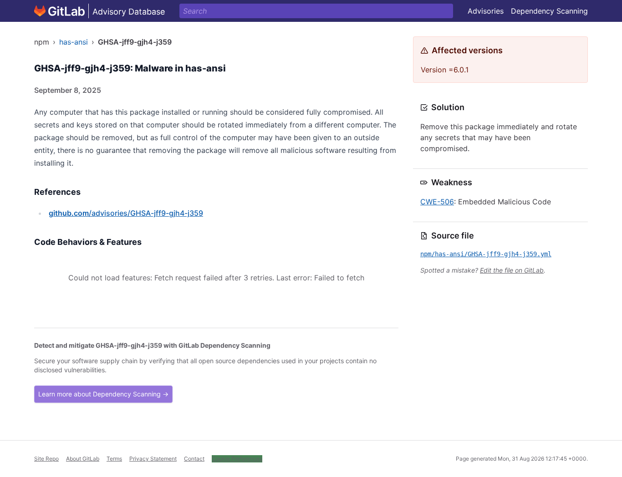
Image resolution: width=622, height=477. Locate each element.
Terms (114, 458)
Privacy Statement (153, 458)
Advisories (486, 10)
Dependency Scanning (549, 10)
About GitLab (82, 458)
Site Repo (46, 458)
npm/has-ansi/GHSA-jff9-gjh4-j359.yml (485, 254)
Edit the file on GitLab (512, 270)
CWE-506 (437, 201)
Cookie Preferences (237, 458)
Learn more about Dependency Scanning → (103, 394)
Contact (194, 458)
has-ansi (73, 41)
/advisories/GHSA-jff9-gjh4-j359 (126, 213)
